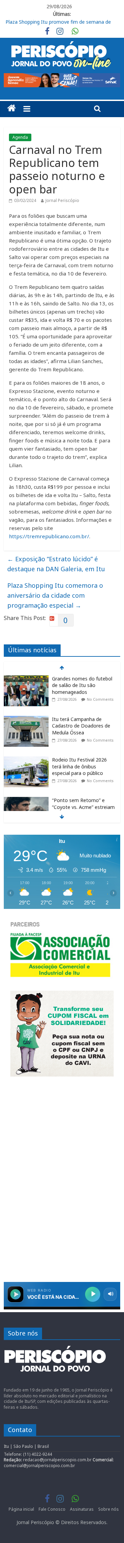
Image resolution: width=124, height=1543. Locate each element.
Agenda (20, 137)
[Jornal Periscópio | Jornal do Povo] (11, 108)
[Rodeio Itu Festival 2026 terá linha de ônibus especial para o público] (26, 760)
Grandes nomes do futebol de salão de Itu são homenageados (82, 685)
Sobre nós (108, 1509)
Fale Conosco (52, 1509)
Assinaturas (82, 1509)
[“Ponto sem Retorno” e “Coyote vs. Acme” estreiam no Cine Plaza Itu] (26, 800)
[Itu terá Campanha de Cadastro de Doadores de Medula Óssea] (26, 719)
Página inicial (21, 1509)
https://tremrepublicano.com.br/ (49, 536)
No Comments (100, 699)
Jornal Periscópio (62, 200)
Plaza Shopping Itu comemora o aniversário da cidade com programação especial (55, 595)
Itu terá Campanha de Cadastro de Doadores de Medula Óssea (81, 726)
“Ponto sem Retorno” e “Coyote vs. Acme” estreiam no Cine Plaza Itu (83, 807)
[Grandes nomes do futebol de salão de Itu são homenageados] (26, 679)
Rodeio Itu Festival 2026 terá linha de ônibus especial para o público (79, 766)
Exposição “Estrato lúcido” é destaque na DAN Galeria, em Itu (56, 564)
